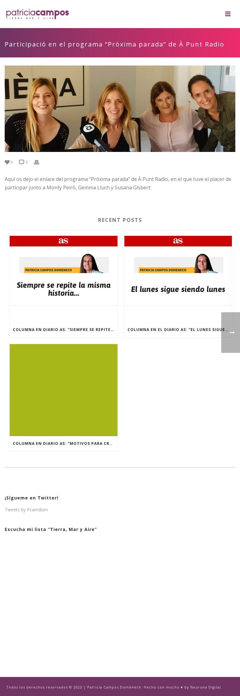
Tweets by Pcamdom (26, 510)
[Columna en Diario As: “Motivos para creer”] (64, 390)
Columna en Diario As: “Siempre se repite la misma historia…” (65, 329)
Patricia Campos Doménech (114, 687)
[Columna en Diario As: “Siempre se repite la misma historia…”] (64, 276)
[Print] (39, 161)
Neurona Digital (205, 687)
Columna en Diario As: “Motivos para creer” (65, 443)
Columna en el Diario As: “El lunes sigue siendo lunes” (180, 329)
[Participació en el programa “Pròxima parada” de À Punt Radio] (120, 109)
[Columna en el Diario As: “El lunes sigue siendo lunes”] (178, 276)
